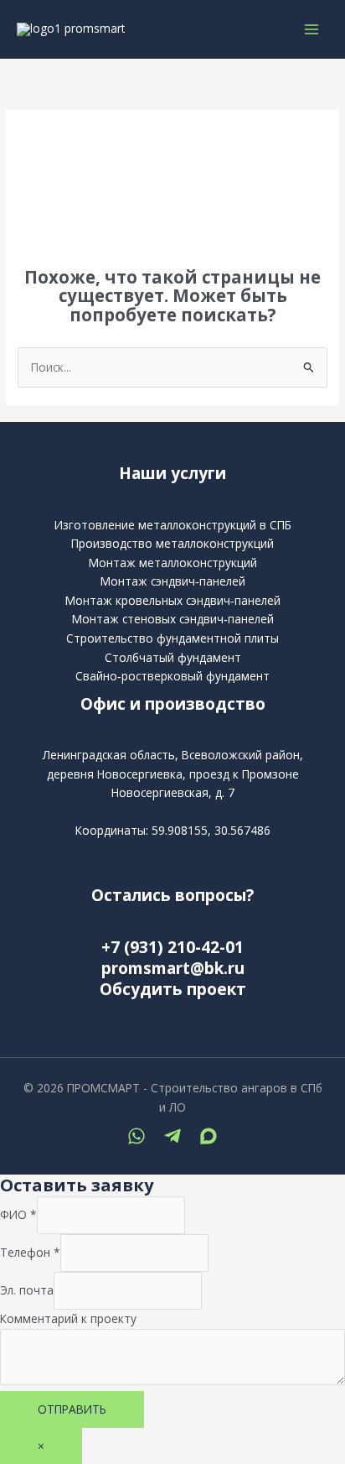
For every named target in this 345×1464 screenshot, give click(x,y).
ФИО (18, 1214)
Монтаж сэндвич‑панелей (172, 581)
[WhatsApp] (136, 1136)
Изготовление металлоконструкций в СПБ (172, 525)
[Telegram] (172, 1136)
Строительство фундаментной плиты (172, 638)
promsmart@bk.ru (173, 968)
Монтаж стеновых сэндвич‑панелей (173, 619)
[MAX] (208, 1136)
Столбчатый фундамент (173, 657)
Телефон (30, 1252)
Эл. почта (27, 1290)
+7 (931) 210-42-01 (172, 947)
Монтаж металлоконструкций (173, 562)
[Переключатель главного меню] (312, 30)
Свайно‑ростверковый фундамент (172, 676)
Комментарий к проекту (68, 1318)
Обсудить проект (173, 989)
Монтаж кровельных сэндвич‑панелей (173, 600)
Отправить (72, 1409)
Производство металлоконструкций (172, 543)
